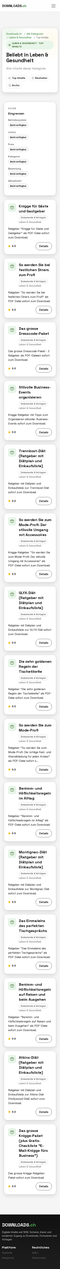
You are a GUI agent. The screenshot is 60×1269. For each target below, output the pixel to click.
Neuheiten (41, 78)
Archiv (16, 85)
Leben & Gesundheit (20, 37)
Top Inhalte (18, 78)
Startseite (7, 1252)
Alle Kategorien (34, 33)
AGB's (35, 1252)
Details (43, 246)
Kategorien (8, 1257)
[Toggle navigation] (53, 6)
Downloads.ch (14, 33)
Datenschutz (39, 1257)
